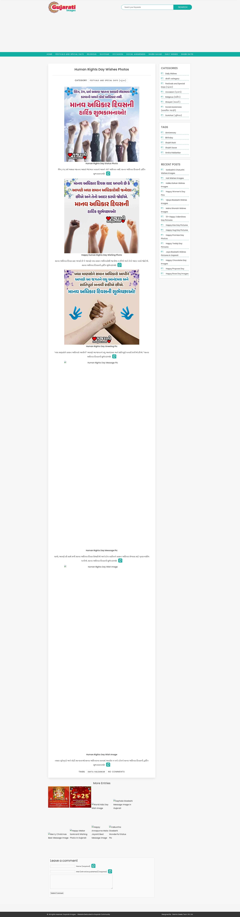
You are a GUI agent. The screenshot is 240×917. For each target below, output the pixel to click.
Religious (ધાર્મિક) (172, 97)
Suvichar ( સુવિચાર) (173, 115)
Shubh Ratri (187, 54)
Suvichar (104, 54)
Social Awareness (135, 54)
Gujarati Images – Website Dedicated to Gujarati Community (86, 914)
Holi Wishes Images (175, 178)
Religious (91, 54)
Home (49, 54)
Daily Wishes (171, 54)
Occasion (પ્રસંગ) (173, 92)
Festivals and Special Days (70, 54)
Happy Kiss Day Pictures (177, 225)
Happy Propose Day (175, 268)
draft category (172, 78)
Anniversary (170, 132)
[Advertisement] (120, 33)
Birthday (169, 137)
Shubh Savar (155, 54)
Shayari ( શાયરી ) (172, 102)
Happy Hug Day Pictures (177, 230)
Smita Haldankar (96, 771)
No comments (116, 771)
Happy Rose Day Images (177, 273)
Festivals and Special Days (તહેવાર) (108, 80)
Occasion (117, 54)
